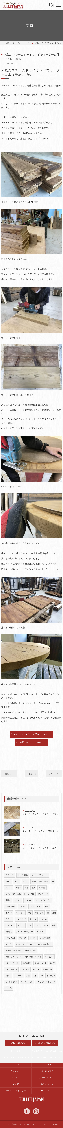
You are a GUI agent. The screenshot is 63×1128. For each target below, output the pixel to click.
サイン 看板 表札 (13, 894)
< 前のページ (9, 774)
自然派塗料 (27, 963)
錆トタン (33, 919)
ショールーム (11, 906)
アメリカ (9, 919)
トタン (8, 976)
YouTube (28, 900)
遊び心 (52, 963)
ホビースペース (11, 969)
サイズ (18, 888)
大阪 (28, 976)
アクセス (22, 938)
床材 (54, 913)
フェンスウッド (40, 963)
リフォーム (40, 932)
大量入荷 (22, 906)
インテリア (51, 976)
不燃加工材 (47, 969)
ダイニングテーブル (42, 900)
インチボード (21, 919)
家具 (33, 888)
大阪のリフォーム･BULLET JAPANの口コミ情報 (23, 957)
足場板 (8, 900)
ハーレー (9, 888)
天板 (29, 925)
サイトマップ (47, 1090)
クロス (8, 881)
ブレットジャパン (12, 963)
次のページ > (54, 774)
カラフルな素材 (11, 982)
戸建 (29, 913)
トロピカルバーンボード (45, 982)
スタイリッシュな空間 (40, 881)
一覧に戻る (31, 774)
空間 (46, 906)
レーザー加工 (29, 894)
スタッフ (21, 925)
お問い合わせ (11, 938)
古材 (35, 976)
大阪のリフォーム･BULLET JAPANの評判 (21, 950)
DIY (41, 976)
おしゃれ (36, 969)
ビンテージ (18, 976)
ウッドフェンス (35, 906)
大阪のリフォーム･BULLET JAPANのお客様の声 (34, 944)
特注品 (16, 881)
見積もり (9, 932)
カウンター (10, 925)
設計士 (25, 881)
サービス (9, 944)
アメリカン (10, 875)
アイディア (25, 969)
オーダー (33, 938)
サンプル (43, 919)
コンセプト (49, 957)
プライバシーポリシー (24, 932)
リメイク (17, 900)
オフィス (9, 913)
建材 (26, 888)
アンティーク (43, 894)
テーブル (9, 988)
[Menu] (58, 5)
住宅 (54, 925)
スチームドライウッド (39, 875)
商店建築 (42, 888)
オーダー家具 (23, 875)
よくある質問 (45, 938)
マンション (20, 913)
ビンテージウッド (41, 925)
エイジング (39, 913)
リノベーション (27, 982)
